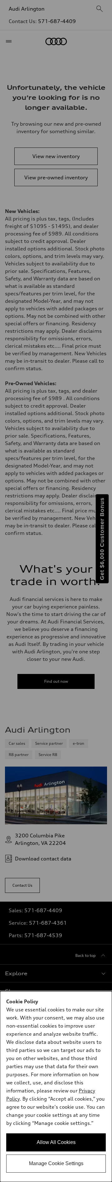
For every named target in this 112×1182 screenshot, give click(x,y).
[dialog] (56, 1086)
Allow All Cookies (56, 1142)
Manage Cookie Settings (56, 1163)
